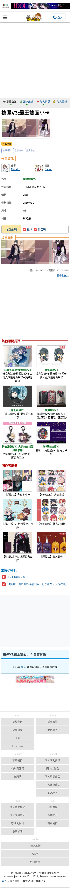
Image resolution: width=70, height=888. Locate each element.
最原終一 (18, 150)
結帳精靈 (35, 861)
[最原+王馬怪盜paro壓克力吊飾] (51, 433)
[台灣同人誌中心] (34, 17)
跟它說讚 (28, 101)
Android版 (35, 845)
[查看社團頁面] (39, 168)
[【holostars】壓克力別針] (51, 510)
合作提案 (52, 815)
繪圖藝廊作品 (17, 807)
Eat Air (48, 169)
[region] (32, 309)
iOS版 (35, 853)
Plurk (17, 738)
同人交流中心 (17, 815)
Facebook (17, 746)
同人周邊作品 (52, 776)
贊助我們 (52, 823)
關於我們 (17, 721)
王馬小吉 (30, 150)
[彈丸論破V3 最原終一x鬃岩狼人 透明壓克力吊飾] (51, 356)
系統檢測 (17, 831)
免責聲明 (52, 729)
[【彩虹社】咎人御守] (51, 543)
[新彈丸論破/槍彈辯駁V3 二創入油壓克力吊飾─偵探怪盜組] (17, 356)
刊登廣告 (52, 807)
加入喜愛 (45, 101)
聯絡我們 (17, 760)
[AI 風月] (35, 681)
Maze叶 (15, 169)
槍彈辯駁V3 (29, 179)
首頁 (4, 881)
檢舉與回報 (17, 768)
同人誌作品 (52, 768)
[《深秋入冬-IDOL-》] (35, 6)
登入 (60, 17)
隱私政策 (52, 721)
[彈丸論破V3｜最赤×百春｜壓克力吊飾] (17, 433)
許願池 (17, 776)
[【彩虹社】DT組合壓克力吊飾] (17, 510)
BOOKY (52, 792)
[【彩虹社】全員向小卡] (17, 481)
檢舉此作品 (63, 275)
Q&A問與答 (17, 823)
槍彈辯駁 (7, 150)
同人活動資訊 (52, 760)
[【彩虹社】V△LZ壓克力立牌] (17, 543)
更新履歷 (17, 729)
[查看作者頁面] (5, 168)
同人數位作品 (52, 784)
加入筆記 (62, 101)
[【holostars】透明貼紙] (51, 481)
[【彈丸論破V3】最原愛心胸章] (17, 396)
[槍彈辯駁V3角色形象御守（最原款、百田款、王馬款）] (51, 396)
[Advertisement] (35, 59)
